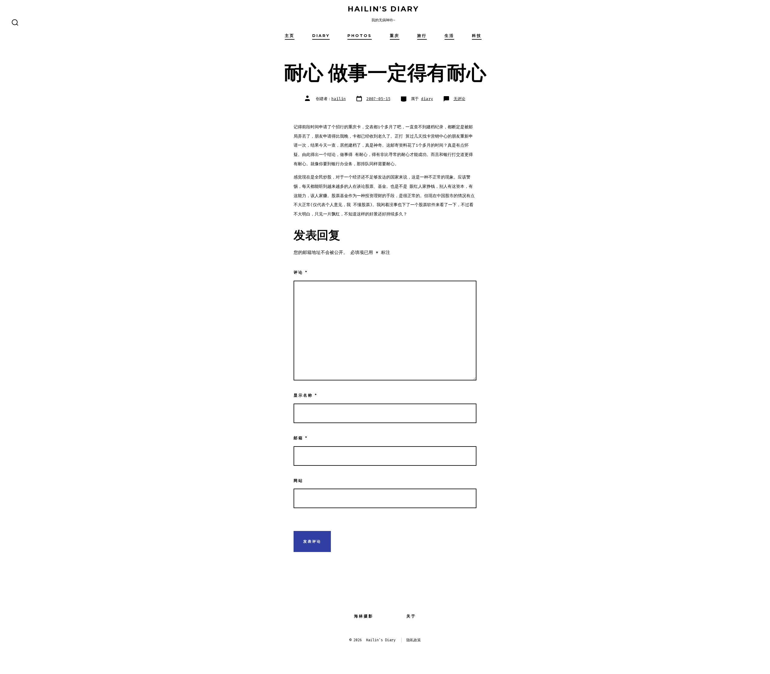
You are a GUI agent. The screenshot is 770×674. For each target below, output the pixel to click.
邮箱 (301, 438)
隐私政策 (413, 640)
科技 (477, 35)
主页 (289, 35)
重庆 (394, 35)
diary (321, 35)
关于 (411, 616)
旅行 (422, 35)
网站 (298, 480)
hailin (338, 98)
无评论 (459, 98)
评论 (301, 272)
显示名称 (305, 395)
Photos (359, 35)
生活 (449, 35)
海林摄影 (363, 616)
